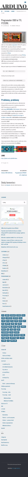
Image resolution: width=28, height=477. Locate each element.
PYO (3, 298)
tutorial (22, 337)
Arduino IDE (5, 279)
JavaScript (5, 285)
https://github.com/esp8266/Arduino (9, 158)
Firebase (4, 353)
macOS (2, 380)
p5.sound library (6, 372)
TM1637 (7, 337)
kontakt (3, 428)
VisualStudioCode (6, 306)
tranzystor (13, 337)
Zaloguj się (3, 437)
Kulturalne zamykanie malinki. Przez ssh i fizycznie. (12, 237)
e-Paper (3, 320)
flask (21, 320)
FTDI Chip (24, 55)
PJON (18, 329)
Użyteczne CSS (4, 403)
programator (15, 44)
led (16, 323)
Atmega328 (18, 25)
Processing (5, 295)
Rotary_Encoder (5, 335)
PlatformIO (5, 293)
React (4, 303)
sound (11, 335)
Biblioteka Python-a (7, 425)
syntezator (17, 335)
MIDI (2, 273)
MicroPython (5, 287)
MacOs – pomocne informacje (9, 383)
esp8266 (16, 320)
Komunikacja (4, 271)
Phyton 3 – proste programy (8, 417)
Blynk (4, 282)
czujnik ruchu (9, 318)
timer (3, 337)
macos (20, 323)
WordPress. (18, 468)
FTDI (24, 320)
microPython (4, 326)
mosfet (10, 326)
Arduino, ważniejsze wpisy (6, 358)
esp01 (8, 320)
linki (2, 406)
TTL (7, 163)
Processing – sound (7, 395)
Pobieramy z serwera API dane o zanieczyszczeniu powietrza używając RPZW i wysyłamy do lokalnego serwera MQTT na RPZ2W (13, 242)
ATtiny (4, 260)
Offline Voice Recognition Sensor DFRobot (9, 228)
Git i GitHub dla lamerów (7, 367)
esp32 (12, 320)
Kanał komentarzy (5, 442)
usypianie (4, 340)
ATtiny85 (18, 315)
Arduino (12, 11)
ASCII (4, 375)
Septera (13, 468)
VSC (8, 340)
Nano (19, 326)
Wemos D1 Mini (13, 340)
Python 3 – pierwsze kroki (8, 420)
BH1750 (23, 315)
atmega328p (13, 315)
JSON (12, 323)
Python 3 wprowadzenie (8, 423)
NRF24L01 (3, 329)
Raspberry (5, 268)
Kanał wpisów (4, 439)
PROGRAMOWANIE (4, 276)
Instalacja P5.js (6, 377)
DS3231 (20, 318)
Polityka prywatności (5, 386)
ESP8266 (4, 265)
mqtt (15, 326)
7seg (3, 315)
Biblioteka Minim (7, 398)
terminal (22, 335)
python (11, 332)
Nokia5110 (23, 326)
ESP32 (4, 263)
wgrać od (9, 109)
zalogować (8, 185)
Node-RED (5, 290)
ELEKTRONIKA (7, 11)
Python (4, 301)
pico (15, 329)
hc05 (3, 323)
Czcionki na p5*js (6, 364)
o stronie (3, 409)
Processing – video (6, 392)
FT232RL (4, 163)
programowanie (5, 332)
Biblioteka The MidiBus (8, 400)
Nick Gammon (17, 109)
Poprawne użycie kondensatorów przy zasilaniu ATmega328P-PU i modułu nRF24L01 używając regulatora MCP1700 (13, 233)
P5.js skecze (5, 369)
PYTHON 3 (3, 411)
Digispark (15, 318)
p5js (11, 329)
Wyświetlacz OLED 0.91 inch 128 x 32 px (9, 247)
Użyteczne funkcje (6, 355)
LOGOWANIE (3, 197)
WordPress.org (4, 445)
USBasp (9, 53)
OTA (8, 329)
